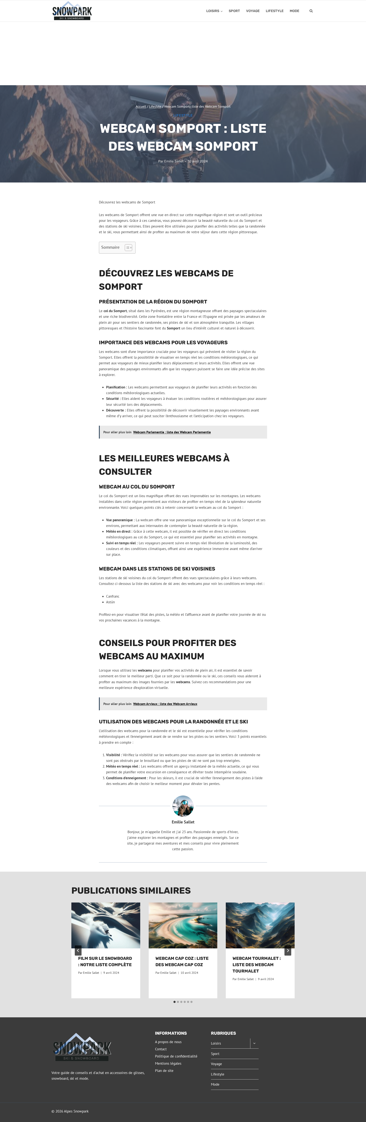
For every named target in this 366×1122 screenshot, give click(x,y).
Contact (161, 1049)
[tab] (174, 1002)
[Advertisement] (183, 53)
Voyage (253, 11)
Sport (234, 11)
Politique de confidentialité (176, 1056)
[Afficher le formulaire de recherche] (311, 11)
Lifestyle (275, 11)
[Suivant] (287, 950)
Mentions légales (168, 1063)
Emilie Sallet (173, 161)
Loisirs (216, 1043)
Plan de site (164, 1070)
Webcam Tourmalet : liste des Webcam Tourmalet (257, 965)
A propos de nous (168, 1042)
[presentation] (105, 925)
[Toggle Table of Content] (126, 247)
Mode (294, 11)
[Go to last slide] (78, 950)
